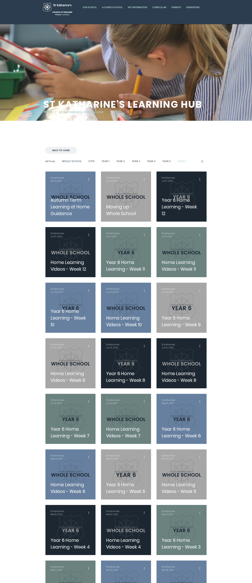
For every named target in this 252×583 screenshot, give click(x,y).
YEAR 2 (120, 161)
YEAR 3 (136, 161)
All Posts (50, 161)
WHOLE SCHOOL (72, 161)
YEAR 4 (151, 161)
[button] (89, 7)
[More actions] (90, 179)
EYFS (92, 161)
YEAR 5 (166, 161)
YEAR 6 (182, 161)
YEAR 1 (105, 161)
